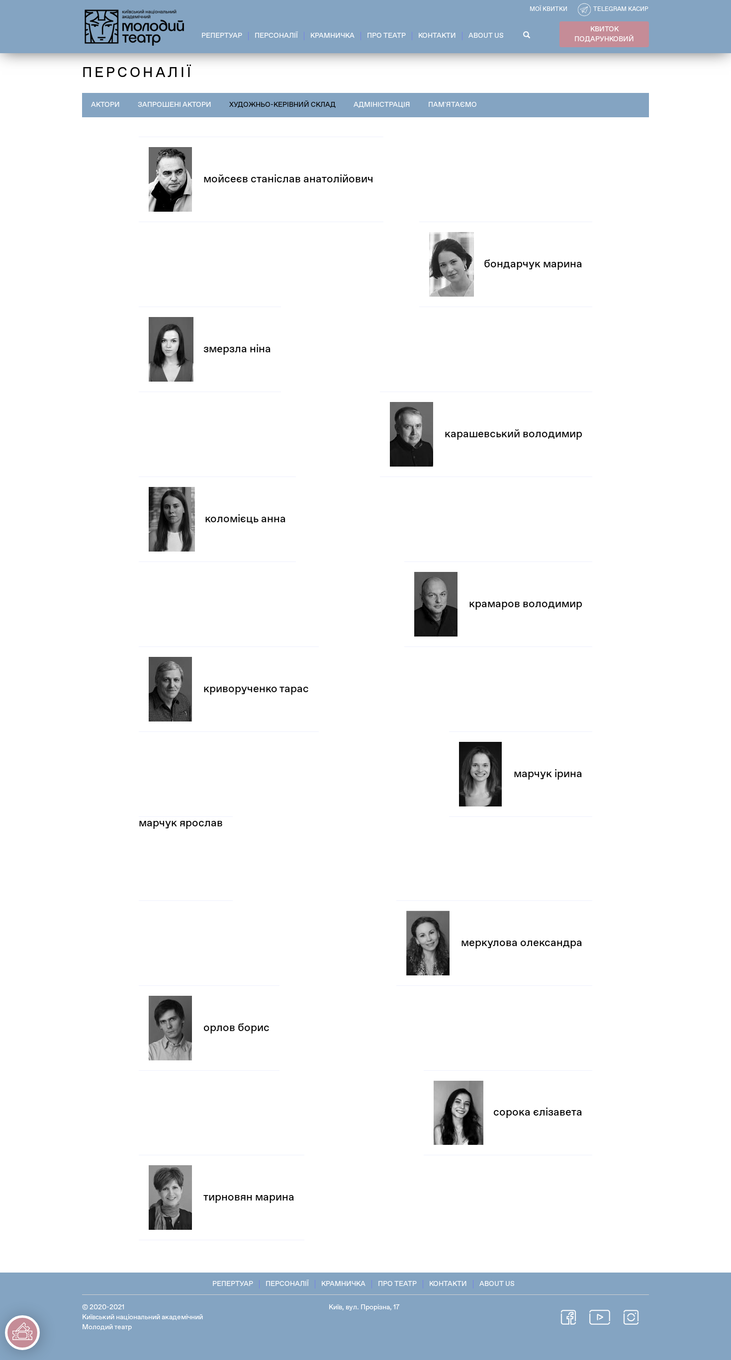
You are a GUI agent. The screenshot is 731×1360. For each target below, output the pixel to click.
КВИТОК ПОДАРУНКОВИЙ (604, 34)
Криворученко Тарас (256, 689)
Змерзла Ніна (237, 349)
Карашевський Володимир (513, 434)
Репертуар (221, 35)
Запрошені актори (174, 104)
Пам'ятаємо (452, 104)
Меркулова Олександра (521, 943)
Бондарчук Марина (533, 264)
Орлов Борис (236, 1028)
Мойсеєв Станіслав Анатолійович (288, 179)
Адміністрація (382, 104)
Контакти (437, 35)
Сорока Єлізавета (537, 1112)
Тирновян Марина (248, 1197)
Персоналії (276, 35)
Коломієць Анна (245, 519)
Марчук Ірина (548, 774)
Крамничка (332, 35)
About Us (486, 35)
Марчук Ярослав (181, 823)
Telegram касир (620, 9)
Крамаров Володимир (525, 604)
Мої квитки (548, 9)
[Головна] (135, 26)
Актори (105, 104)
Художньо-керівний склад (282, 104)
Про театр (386, 35)
